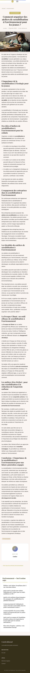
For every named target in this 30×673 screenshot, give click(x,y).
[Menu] (17, 1)
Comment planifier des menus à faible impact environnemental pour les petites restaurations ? (14, 612)
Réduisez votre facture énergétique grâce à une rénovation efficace (14, 586)
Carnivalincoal (7, 642)
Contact (4, 663)
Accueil (3, 8)
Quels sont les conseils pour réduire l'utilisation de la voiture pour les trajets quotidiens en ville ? (14, 592)
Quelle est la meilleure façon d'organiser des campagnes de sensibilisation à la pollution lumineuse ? (14, 599)
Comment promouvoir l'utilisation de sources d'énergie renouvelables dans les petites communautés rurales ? (14, 605)
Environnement (10, 8)
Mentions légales (6, 660)
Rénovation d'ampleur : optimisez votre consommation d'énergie (14, 626)
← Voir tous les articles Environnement (12, 565)
